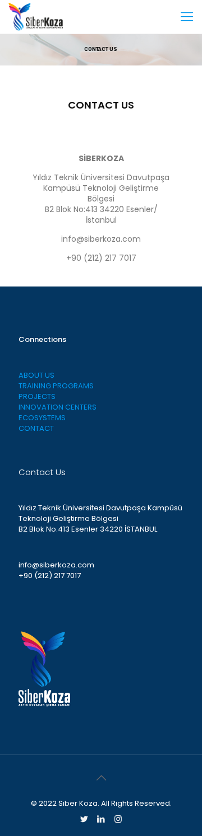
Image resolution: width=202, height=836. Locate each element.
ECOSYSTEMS (42, 417)
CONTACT (36, 428)
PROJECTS (37, 396)
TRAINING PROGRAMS (56, 386)
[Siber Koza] (35, 17)
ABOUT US (36, 375)
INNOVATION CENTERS (58, 407)
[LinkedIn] (101, 819)
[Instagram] (118, 819)
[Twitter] (84, 819)
